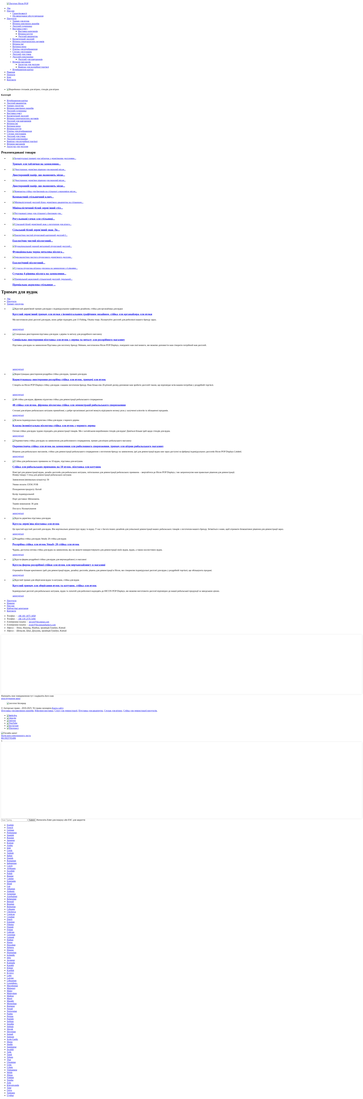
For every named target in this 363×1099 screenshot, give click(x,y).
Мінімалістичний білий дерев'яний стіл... (37, 207)
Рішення (11, 72)
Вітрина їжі (18, 44)
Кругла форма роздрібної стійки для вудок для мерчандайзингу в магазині (58, 564)
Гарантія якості (19, 13)
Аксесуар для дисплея (28, 64)
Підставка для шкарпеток (90, 710)
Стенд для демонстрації (65, 710)
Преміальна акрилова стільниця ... (34, 284)
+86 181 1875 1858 (27, 616)
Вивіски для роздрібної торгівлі (33, 67)
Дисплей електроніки (22, 57)
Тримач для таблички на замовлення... (36, 163)
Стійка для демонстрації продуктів (140, 710)
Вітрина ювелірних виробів (25, 23)
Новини (11, 603)
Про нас (11, 11)
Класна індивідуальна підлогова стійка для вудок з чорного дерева (53, 425)
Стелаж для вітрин (113, 710)
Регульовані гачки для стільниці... (33, 218)
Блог (9, 77)
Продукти (11, 18)
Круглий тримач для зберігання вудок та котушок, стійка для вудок (54, 585)
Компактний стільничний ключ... (33, 196)
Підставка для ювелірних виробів (17, 710)
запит (15, 329)
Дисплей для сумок (21, 54)
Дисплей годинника (22, 26)
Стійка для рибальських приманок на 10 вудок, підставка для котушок (56, 466)
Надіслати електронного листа (16, 735)
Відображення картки (22, 69)
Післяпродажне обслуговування (27, 16)
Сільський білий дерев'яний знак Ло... (36, 229)
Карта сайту (58, 708)
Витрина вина (19, 46)
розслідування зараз (10, 698)
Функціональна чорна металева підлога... (38, 251)
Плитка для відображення (24, 49)
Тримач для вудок (20, 21)
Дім (8, 8)
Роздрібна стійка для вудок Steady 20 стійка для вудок (45, 544)
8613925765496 (8, 738)
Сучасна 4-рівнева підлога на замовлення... (39, 273)
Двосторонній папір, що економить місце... (38, 174)
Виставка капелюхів (28, 31)
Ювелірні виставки (44, 710)
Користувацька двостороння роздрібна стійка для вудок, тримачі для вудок (59, 379)
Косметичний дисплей (23, 39)
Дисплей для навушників (30, 59)
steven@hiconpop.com (39, 622)
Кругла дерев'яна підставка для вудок (35, 523)
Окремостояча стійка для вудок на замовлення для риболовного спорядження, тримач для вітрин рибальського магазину (88, 446)
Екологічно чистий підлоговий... (32, 240)
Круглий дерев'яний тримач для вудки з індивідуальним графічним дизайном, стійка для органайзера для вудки (82, 314)
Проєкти (11, 74)
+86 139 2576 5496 (27, 619)
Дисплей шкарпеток (28, 36)
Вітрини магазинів (21, 62)
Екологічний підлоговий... (28, 262)
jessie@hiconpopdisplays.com (42, 625)
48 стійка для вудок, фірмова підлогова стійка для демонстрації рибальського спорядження (69, 404)
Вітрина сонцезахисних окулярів (28, 41)
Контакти (11, 80)
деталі (21, 329)
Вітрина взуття (25, 34)
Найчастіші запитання (17, 608)
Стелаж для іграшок (22, 51)
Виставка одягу (20, 28)
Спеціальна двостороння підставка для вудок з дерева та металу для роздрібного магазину (68, 339)
